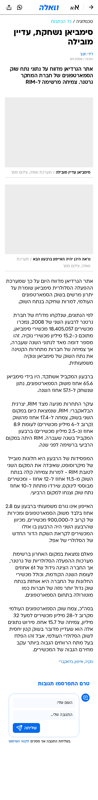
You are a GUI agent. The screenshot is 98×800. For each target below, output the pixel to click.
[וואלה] (49, 7)
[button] (75, 7)
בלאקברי (66, 662)
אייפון (79, 662)
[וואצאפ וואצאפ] (19, 7)
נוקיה (89, 662)
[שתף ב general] (9, 7)
